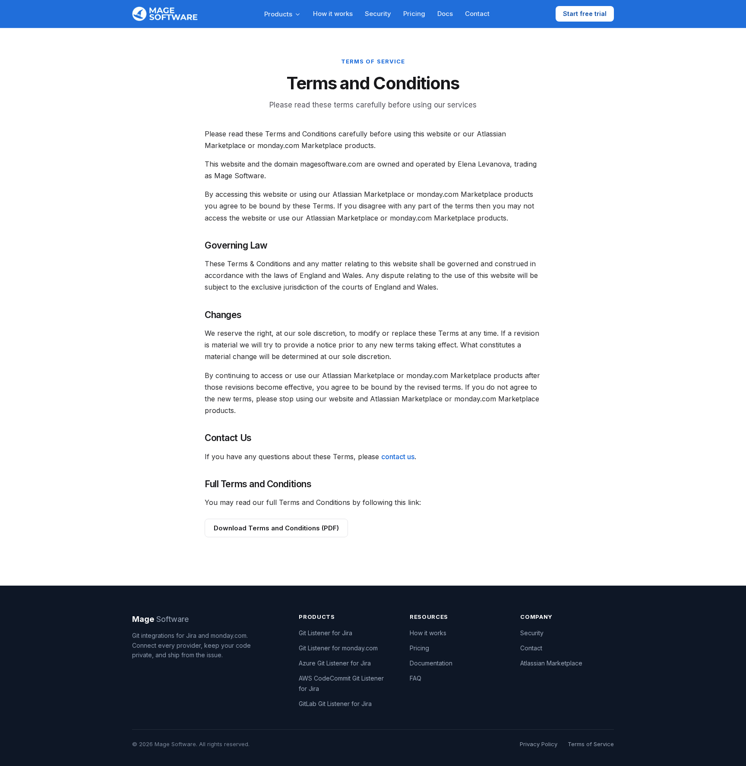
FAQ (415, 678)
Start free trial (585, 13)
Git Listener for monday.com (338, 648)
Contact (477, 13)
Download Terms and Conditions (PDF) (276, 528)
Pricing (414, 13)
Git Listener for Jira (325, 633)
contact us (397, 456)
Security (378, 13)
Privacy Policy (538, 744)
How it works (333, 13)
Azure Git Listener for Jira (335, 663)
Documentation (431, 663)
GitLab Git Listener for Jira (335, 703)
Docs (445, 13)
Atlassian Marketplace (551, 663)
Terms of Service (591, 744)
